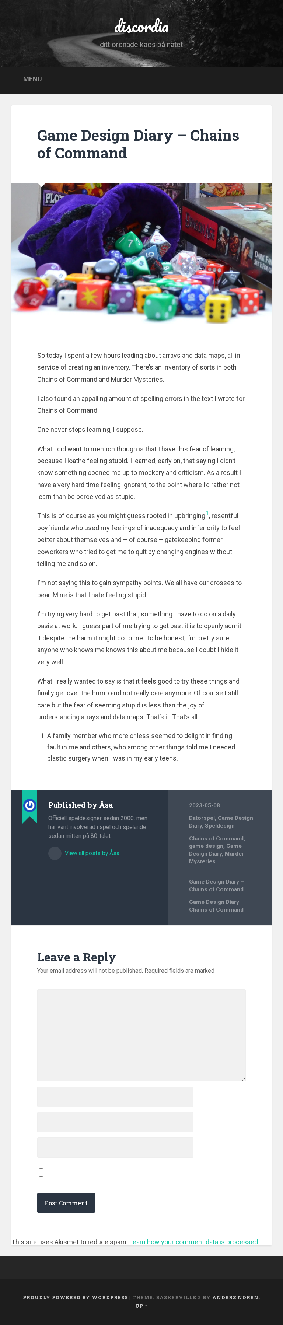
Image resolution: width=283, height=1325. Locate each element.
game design (206, 846)
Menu (32, 79)
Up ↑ (141, 1306)
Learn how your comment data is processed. (194, 1242)
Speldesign (220, 825)
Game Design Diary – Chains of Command (138, 144)
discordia (141, 26)
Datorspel (202, 818)
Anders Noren (235, 1297)
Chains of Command (216, 838)
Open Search (263, 79)
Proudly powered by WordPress (75, 1297)
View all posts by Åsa (91, 853)
